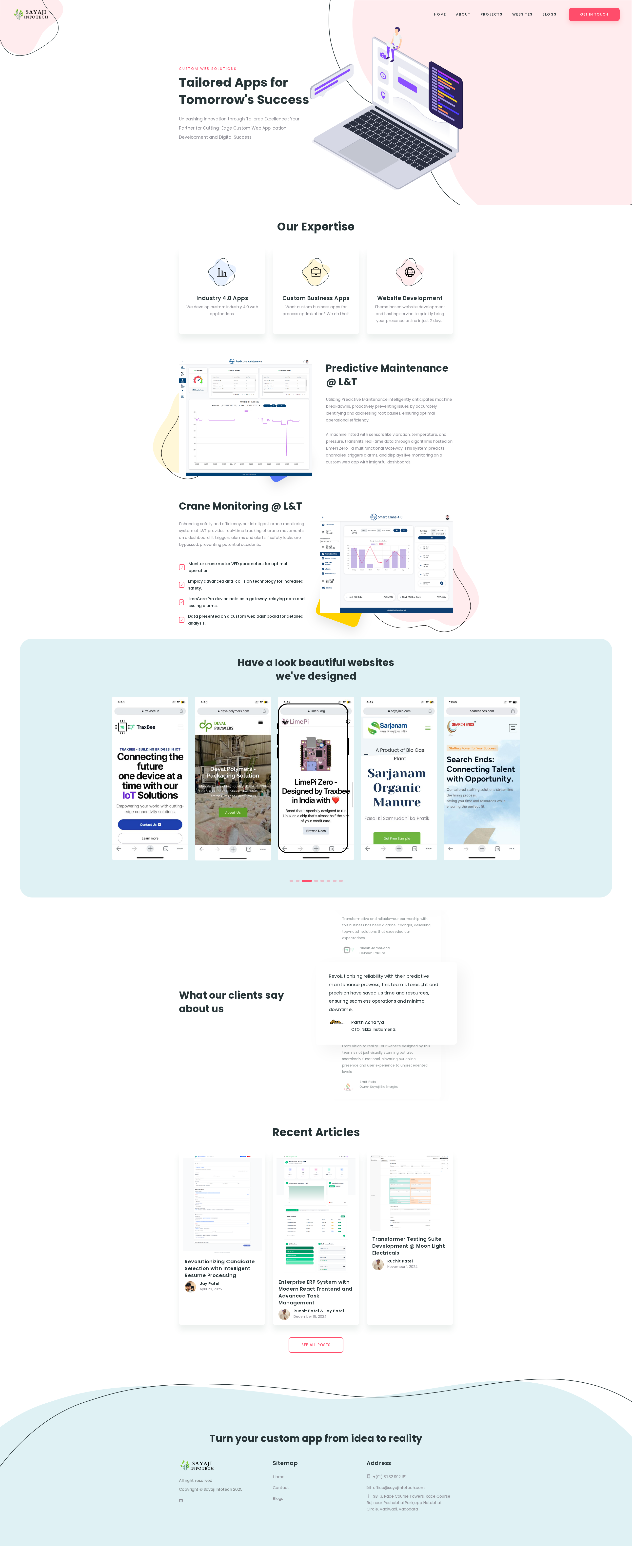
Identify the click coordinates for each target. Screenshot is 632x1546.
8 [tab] (341, 881)
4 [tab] (313, 881)
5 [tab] (322, 881)
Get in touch (594, 14)
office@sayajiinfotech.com (399, 1487)
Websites (522, 14)
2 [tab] (297, 881)
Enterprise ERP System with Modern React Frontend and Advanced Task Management (315, 1292)
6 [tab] (328, 881)
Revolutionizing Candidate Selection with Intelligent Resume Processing (220, 1268)
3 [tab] (304, 881)
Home (440, 14)
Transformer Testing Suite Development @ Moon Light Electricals (408, 1246)
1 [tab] (291, 881)
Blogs (549, 14)
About (463, 14)
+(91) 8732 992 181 (390, 1477)
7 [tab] (334, 881)
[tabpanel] (150, 778)
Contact (281, 1487)
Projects (491, 14)
